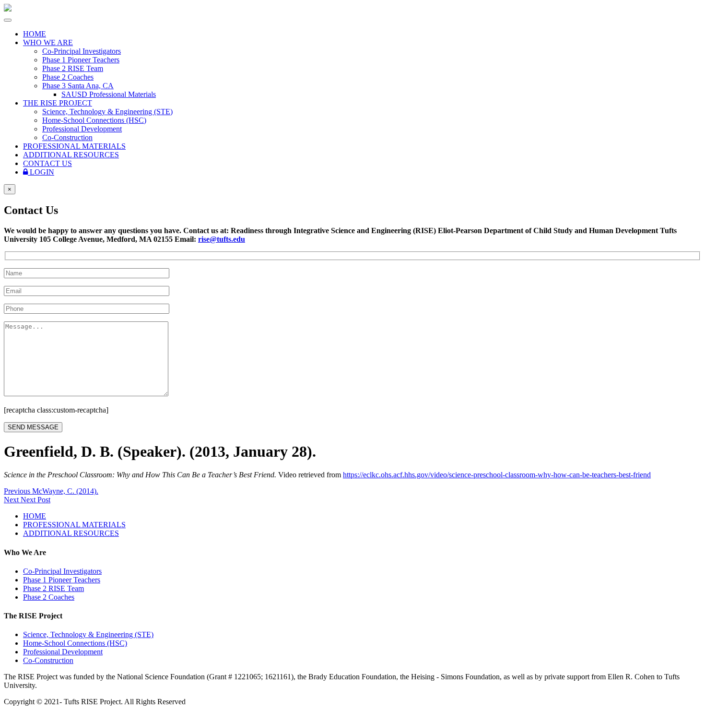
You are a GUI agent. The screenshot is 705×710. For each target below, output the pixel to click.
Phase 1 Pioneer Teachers (80, 60)
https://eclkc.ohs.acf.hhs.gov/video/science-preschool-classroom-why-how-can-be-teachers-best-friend (497, 475)
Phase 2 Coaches (68, 77)
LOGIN (41, 172)
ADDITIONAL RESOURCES (71, 155)
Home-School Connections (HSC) (94, 120)
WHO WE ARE (48, 42)
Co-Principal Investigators (81, 51)
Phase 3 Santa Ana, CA (78, 86)
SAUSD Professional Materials (108, 94)
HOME (34, 34)
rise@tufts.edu (221, 239)
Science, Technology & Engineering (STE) (107, 111)
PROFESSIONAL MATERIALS (74, 146)
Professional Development (82, 129)
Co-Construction (67, 137)
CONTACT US (47, 163)
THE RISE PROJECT (57, 103)
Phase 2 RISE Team (72, 68)
